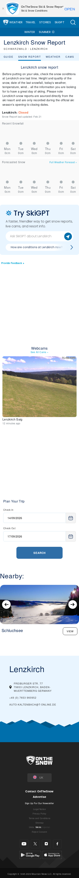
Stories (45, 22)
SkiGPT (59, 22)
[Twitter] (35, 844)
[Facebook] (57, 844)
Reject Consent (39, 831)
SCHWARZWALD (15, 48)
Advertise (39, 797)
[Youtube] (24, 844)
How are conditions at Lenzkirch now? (37, 247)
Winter (29, 32)
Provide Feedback (11, 263)
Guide (8, 56)
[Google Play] (30, 854)
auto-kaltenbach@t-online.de (32, 704)
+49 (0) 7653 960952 (22, 697)
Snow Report (29, 56)
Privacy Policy (39, 813)
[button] (73, 22)
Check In (8, 509)
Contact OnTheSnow (39, 791)
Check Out (9, 528)
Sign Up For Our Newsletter (39, 803)
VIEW (70, 631)
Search (39, 553)
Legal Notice (39, 809)
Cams (69, 56)
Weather (15, 22)
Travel (31, 22)
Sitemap (39, 822)
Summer (45, 32)
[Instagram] (46, 844)
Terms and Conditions (39, 818)
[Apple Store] (52, 854)
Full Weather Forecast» (63, 162)
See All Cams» (40, 352)
